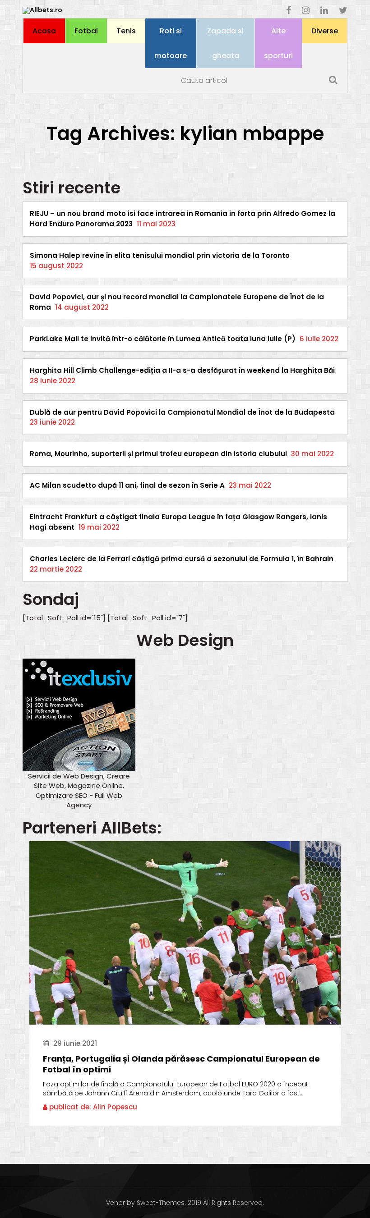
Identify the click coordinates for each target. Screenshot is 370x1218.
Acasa (44, 31)
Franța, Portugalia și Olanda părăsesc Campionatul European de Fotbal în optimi (181, 1064)
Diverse (324, 31)
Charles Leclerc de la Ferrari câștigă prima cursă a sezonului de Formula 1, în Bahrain (181, 558)
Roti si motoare (170, 43)
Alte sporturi (278, 43)
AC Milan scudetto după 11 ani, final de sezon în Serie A (127, 485)
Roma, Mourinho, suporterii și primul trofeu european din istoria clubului (158, 453)
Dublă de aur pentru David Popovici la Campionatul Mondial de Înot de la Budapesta (182, 412)
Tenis (126, 31)
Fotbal (86, 31)
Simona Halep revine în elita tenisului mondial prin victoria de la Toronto (160, 255)
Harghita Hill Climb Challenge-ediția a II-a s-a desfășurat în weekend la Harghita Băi (182, 370)
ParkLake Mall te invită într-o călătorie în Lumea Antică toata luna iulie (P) (163, 338)
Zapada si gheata (225, 43)
